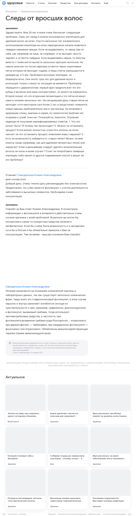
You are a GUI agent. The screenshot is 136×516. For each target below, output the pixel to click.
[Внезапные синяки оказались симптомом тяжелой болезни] (68, 489)
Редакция (52, 514)
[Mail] (4, 3)
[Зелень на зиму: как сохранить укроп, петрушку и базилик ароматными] (25, 404)
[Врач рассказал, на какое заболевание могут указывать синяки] (110, 447)
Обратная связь (94, 514)
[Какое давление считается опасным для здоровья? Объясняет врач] (68, 404)
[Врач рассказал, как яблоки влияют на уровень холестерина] (110, 404)
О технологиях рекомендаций (114, 514)
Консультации (11, 11)
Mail (4, 514)
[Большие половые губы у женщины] (25, 447)
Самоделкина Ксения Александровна (39, 175)
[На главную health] (14, 3)
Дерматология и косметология (34, 11)
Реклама (22, 514)
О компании (12, 514)
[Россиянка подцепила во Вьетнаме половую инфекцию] (110, 489)
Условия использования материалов (72, 514)
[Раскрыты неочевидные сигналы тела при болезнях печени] (25, 489)
